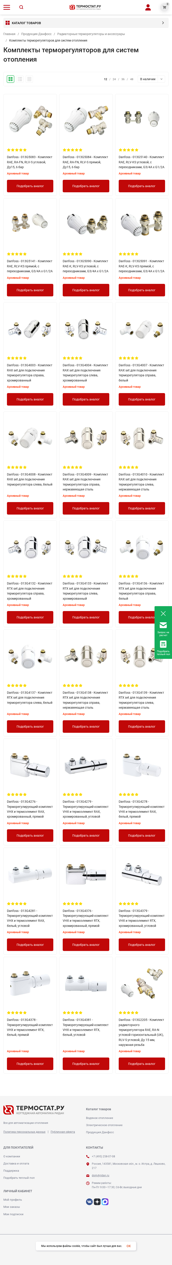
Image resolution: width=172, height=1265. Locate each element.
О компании (11, 1156)
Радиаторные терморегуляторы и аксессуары (91, 34)
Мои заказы (11, 1206)
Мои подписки (13, 1214)
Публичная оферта (63, 1131)
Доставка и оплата (16, 1163)
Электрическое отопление (104, 1125)
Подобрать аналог (30, 186)
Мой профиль (12, 1199)
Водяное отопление (99, 1118)
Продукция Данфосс (36, 34)
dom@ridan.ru (100, 1175)
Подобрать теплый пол (19, 1177)
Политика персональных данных (24, 1131)
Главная (9, 34)
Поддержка (11, 1170)
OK (129, 1246)
